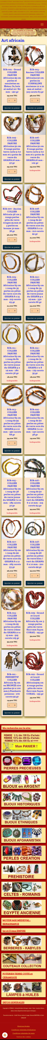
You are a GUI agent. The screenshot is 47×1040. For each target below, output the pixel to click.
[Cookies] (5, 1035)
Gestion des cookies (23, 1037)
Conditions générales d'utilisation (23, 1030)
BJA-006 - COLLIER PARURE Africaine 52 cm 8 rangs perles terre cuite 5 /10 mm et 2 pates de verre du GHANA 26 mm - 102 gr (35, 150)
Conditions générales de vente (24, 1033)
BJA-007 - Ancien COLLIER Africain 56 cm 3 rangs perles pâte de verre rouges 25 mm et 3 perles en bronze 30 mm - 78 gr (12, 220)
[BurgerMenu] (42, 24)
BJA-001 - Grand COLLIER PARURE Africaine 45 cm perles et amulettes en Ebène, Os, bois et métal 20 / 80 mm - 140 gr (12, 80)
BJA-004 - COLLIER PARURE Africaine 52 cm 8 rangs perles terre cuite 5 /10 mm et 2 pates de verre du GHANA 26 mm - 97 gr (12, 150)
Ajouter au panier (12, 108)
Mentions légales (23, 1026)
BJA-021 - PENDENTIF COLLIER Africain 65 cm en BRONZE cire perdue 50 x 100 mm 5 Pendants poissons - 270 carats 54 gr (12, 685)
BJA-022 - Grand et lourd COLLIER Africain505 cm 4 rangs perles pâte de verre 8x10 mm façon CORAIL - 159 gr (35, 684)
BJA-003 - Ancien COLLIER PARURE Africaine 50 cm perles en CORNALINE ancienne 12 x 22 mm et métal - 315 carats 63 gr (35, 80)
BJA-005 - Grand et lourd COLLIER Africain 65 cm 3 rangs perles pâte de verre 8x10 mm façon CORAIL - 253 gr (35, 622)
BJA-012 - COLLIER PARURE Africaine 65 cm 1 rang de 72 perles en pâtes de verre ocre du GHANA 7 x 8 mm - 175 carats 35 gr (35, 360)
